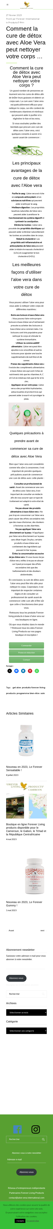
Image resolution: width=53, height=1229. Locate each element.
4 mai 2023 (11, 839)
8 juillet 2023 (12, 775)
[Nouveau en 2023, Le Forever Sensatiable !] (26, 741)
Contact (26, 660)
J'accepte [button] (20, 1221)
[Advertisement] (26, 1071)
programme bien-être (28, 693)
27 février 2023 (14, 15)
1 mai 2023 (11, 910)
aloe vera (34, 302)
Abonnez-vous (16, 978)
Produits (12, 22)
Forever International (28, 19)
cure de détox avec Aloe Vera (27, 72)
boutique (19, 635)
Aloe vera (33, 185)
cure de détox (19, 478)
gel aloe (17, 687)
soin (42, 693)
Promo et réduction (26, 652)
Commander (26, 645)
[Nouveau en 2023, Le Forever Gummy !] (26, 870)
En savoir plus (32, 1220)
